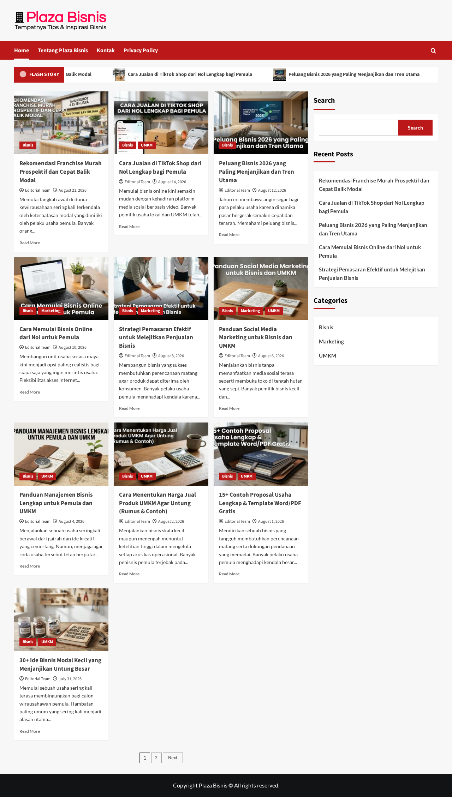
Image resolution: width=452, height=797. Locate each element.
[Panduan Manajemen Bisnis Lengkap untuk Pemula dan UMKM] (61, 454)
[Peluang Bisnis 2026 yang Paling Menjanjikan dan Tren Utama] (261, 122)
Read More (29, 242)
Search (324, 101)
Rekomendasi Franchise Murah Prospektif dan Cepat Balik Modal (60, 172)
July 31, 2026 (70, 679)
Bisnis (28, 145)
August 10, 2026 (73, 347)
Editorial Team (37, 190)
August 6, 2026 (271, 356)
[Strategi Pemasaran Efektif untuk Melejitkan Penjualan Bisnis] (161, 288)
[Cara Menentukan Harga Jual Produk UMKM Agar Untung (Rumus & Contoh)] (161, 454)
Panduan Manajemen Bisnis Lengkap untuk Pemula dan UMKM (56, 503)
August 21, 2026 (73, 190)
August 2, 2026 (171, 522)
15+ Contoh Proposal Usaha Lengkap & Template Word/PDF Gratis (260, 503)
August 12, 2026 (272, 190)
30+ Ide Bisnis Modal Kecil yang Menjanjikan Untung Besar (60, 664)
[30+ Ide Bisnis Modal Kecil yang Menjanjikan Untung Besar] (61, 619)
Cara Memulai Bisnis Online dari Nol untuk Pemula (56, 333)
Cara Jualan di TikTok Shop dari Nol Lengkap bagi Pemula (176, 74)
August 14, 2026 (172, 182)
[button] (433, 50)
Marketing (50, 311)
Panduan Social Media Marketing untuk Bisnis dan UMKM (255, 337)
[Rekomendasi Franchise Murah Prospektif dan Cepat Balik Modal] (61, 122)
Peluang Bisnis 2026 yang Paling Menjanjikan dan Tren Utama (341, 74)
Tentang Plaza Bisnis (63, 50)
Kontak (106, 50)
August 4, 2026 (71, 522)
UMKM (147, 145)
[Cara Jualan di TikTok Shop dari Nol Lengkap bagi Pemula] (161, 122)
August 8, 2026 (171, 356)
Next (173, 757)
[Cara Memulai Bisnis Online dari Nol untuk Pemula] (61, 288)
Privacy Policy (141, 50)
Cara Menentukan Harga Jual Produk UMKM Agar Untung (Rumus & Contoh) (157, 503)
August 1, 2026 (271, 522)
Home (21, 50)
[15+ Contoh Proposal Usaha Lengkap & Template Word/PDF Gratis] (261, 454)
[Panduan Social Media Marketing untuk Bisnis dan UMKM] (261, 288)
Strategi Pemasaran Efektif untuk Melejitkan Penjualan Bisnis (156, 337)
